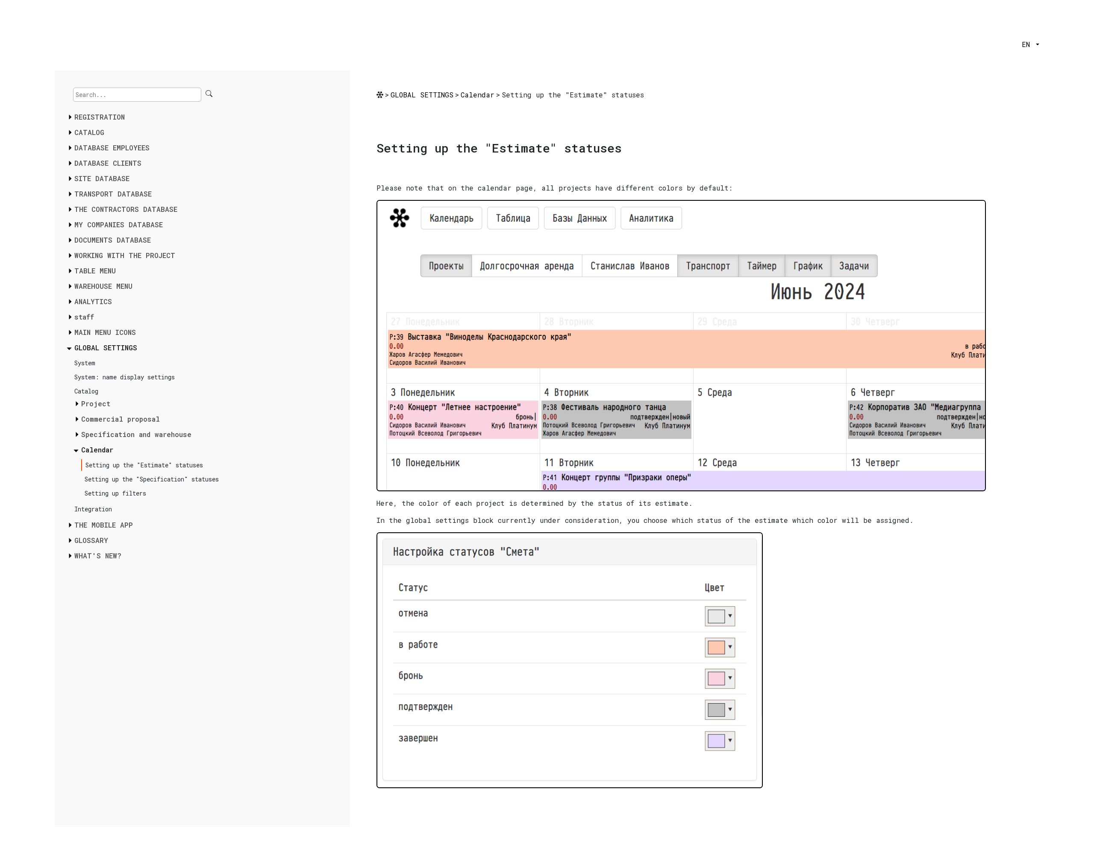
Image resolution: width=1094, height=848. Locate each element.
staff (84, 316)
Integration (93, 509)
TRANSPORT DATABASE (113, 193)
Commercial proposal (120, 418)
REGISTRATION (99, 116)
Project (95, 403)
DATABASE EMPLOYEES (112, 147)
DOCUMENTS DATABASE (112, 239)
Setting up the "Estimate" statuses (144, 465)
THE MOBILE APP (103, 524)
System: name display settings (124, 377)
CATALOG (89, 132)
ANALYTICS (93, 301)
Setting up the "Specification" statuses (152, 479)
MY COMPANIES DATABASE (118, 224)
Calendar (97, 449)
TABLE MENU (95, 270)
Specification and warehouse (136, 434)
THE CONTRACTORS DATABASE (125, 209)
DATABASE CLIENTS (107, 162)
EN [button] (1028, 44)
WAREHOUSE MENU (103, 286)
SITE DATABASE (101, 178)
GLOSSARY (91, 540)
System (84, 363)
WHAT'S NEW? (97, 555)
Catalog (86, 391)
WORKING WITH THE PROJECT (124, 255)
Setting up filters (115, 493)
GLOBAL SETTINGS (105, 347)
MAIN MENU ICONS (105, 332)
